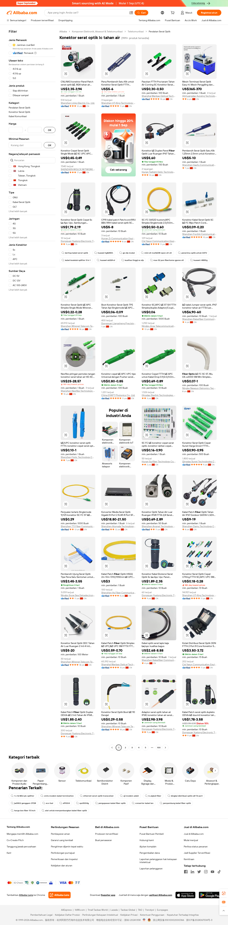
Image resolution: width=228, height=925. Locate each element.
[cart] (173, 13)
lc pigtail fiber (154, 796)
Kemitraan (189, 859)
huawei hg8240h (105, 253)
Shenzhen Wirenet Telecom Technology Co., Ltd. (78, 326)
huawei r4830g (200, 260)
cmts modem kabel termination (59, 796)
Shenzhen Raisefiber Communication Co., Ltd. (199, 319)
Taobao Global (128, 910)
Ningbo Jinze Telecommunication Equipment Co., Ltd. (159, 326)
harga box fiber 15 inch (24, 810)
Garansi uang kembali (62, 840)
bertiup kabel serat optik (76, 253)
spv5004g (84, 803)
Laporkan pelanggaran (151, 868)
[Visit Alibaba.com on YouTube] (212, 872)
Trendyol (149, 910)
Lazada (114, 910)
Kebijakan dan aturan (61, 865)
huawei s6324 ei (107, 260)
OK (49, 130)
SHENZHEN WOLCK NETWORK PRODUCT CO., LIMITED (78, 169)
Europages (162, 910)
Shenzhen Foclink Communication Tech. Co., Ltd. (199, 234)
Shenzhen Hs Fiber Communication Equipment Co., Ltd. (118, 592)
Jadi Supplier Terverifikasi (197, 853)
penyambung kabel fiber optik (177, 803)
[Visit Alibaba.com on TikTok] (219, 872)
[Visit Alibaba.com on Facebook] (186, 872)
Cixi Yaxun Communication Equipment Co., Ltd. (159, 241)
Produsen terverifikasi (106, 834)
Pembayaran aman (60, 834)
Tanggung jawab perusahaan (21, 846)
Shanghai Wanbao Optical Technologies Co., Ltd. (159, 96)
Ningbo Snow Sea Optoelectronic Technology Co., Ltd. (78, 595)
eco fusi (49, 803)
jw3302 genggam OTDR (25, 803)
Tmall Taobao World (98, 910)
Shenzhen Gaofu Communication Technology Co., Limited (199, 165)
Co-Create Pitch (15, 840)
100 (159, 747)
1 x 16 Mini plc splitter (24, 796)
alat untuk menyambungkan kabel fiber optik (66, 810)
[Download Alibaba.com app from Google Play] (210, 895)
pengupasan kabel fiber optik (112, 803)
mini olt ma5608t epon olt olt (158, 253)
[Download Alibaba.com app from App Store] (185, 895)
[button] (131, 13)
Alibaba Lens (26, 895)
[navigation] (32, 390)
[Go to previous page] (112, 748)
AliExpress (66, 910)
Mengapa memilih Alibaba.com (22, 834)
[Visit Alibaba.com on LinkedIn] (192, 872)
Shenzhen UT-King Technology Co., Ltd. (118, 103)
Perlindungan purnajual (63, 853)
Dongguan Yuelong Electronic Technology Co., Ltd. (78, 241)
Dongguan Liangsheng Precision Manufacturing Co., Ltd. (118, 323)
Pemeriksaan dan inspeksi (64, 859)
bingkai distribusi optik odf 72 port (187, 796)
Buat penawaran (103, 840)
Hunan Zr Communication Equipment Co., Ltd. (118, 238)
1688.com (80, 910)
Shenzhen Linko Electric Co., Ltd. (78, 103)
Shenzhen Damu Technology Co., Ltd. (199, 526)
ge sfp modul (129, 253)
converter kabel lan (144, 803)
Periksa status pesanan (196, 846)
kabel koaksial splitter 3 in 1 (77, 260)
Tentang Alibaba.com (18, 827)
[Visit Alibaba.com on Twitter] (199, 872)
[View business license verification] (144, 920)
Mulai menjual (191, 840)
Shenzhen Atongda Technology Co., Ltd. (118, 526)
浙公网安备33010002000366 (168, 920)
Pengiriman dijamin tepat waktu (67, 846)
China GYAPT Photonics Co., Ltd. (118, 395)
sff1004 (66, 803)
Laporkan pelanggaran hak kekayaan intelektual (158, 861)
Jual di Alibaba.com (194, 834)
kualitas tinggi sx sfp (134, 260)
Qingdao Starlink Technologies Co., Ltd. (159, 395)
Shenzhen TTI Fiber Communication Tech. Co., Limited (78, 526)
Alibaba (63, 31)
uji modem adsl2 (131, 796)
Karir (9, 853)
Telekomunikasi (136, 31)
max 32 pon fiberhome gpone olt (168, 260)
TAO (140, 910)
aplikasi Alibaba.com (160, 895)
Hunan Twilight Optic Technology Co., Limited (159, 172)
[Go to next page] (165, 748)
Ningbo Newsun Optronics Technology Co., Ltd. (199, 388)
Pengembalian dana (150, 853)
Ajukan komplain (148, 846)
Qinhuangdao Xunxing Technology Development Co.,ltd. (199, 96)
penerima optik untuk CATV (194, 253)
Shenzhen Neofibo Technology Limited (78, 391)
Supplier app (108, 895)
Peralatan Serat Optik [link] (159, 31)
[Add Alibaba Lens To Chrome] (59, 895)
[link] (223, 893)
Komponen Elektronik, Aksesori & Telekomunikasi (97, 31)
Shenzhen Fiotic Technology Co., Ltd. (78, 457)
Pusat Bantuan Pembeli (152, 834)
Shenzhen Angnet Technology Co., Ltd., (159, 526)
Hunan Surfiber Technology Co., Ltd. (159, 461)
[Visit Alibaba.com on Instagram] (206, 872)
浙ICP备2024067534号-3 (199, 920)
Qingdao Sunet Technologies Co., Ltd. (199, 461)
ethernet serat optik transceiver (98, 796)
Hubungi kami (147, 840)
